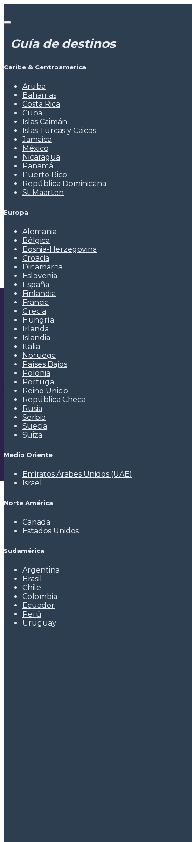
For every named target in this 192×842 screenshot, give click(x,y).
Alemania (39, 231)
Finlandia (39, 293)
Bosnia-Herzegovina (59, 249)
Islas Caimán (44, 121)
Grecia (34, 311)
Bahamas (39, 95)
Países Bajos (44, 364)
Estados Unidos (50, 530)
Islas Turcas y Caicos (59, 130)
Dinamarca (42, 267)
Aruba (34, 86)
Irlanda (35, 328)
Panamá (37, 166)
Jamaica (37, 139)
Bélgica (36, 240)
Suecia (34, 426)
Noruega (39, 355)
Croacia (35, 258)
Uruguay (39, 623)
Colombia (39, 596)
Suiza (32, 435)
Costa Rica (41, 104)
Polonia (36, 373)
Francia (35, 302)
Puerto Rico (44, 174)
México (35, 148)
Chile (31, 587)
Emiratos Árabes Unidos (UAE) (77, 474)
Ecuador (38, 605)
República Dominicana (64, 183)
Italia (31, 346)
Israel (32, 482)
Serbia (34, 417)
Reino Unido (45, 390)
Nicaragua (41, 157)
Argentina (41, 570)
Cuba (32, 112)
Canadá (36, 522)
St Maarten (43, 192)
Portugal (39, 381)
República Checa (54, 399)
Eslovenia (39, 275)
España (35, 284)
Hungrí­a (38, 320)
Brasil (32, 578)
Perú (31, 614)
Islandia (36, 337)
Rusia (32, 408)
